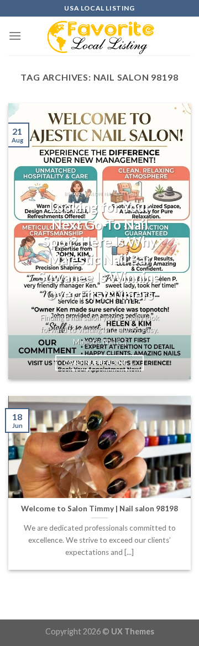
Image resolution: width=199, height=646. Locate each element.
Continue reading (99, 362)
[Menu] (15, 35)
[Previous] (26, 241)
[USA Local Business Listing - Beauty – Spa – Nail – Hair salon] (99, 36)
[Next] (173, 241)
